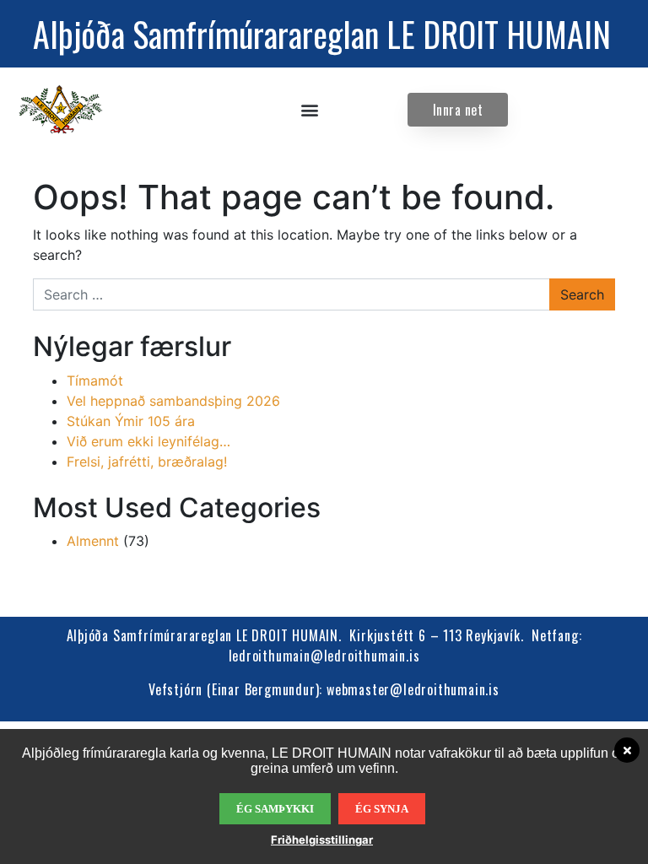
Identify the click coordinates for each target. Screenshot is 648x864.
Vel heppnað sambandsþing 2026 (173, 400)
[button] (310, 110)
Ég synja (381, 808)
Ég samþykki (275, 808)
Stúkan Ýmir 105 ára (131, 421)
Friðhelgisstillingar (322, 839)
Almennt (93, 540)
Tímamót (95, 380)
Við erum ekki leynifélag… (148, 441)
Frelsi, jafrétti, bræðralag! (147, 461)
